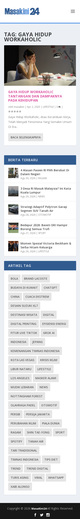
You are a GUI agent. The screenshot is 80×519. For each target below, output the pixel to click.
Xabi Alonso (20, 487)
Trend (16, 468)
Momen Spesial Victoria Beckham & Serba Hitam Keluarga (46, 245)
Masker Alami (45, 378)
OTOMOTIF (44, 215)
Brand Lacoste (35, 278)
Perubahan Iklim (23, 423)
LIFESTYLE (48, 107)
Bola (14, 278)
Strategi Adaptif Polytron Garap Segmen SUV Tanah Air (44, 208)
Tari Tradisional (24, 450)
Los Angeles (20, 378)
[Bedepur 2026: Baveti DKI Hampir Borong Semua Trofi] (13, 228)
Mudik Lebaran (22, 387)
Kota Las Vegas (22, 360)
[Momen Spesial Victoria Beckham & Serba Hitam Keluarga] (13, 246)
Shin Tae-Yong (38, 432)
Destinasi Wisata (24, 315)
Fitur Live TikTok (24, 333)
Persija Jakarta (38, 414)
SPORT (42, 233)
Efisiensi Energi (54, 324)
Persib (15, 414)
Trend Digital (37, 468)
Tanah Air (35, 441)
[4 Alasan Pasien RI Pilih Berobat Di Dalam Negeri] (13, 173)
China (15, 297)
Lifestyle (44, 369)
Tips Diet (51, 459)
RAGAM (42, 178)
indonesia (18, 342)
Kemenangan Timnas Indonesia (35, 351)
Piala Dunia (50, 423)
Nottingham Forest (27, 396)
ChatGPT (50, 288)
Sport (60, 432)
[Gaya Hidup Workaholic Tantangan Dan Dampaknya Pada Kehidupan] (40, 65)
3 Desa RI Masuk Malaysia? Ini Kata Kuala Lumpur (46, 190)
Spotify (16, 441)
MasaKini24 (39, 508)
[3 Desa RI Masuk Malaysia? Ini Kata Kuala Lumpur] (13, 191)
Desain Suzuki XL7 (24, 306)
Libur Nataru (21, 369)
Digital (48, 315)
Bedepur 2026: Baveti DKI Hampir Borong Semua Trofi (44, 227)
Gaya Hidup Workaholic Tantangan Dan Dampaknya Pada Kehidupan (35, 96)
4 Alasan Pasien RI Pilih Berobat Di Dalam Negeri (45, 172)
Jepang (37, 342)
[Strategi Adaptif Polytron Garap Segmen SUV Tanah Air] (13, 209)
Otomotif (49, 405)
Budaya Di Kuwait (24, 288)
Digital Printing (23, 324)
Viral (38, 478)
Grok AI (49, 333)
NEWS (41, 196)
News (44, 387)
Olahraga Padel (23, 405)
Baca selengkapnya (26, 137)
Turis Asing (20, 478)
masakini (19, 107)
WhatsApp (56, 478)
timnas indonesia (24, 459)
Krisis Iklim (48, 360)
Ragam (16, 432)
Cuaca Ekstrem (37, 297)
